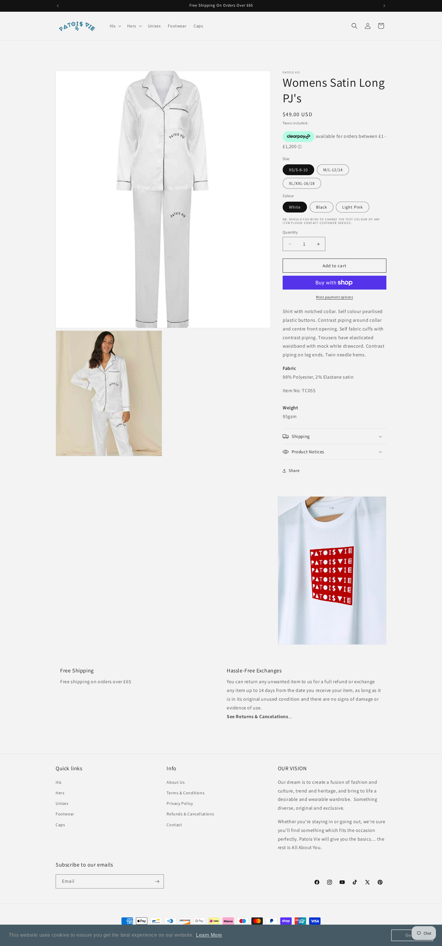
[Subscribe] (157, 881)
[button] (115, 26)
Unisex (62, 803)
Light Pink (352, 207)
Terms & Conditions (185, 793)
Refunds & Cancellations (190, 814)
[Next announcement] (384, 5)
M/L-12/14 (333, 169)
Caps (60, 824)
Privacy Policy (180, 803)
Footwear (65, 814)
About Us (176, 782)
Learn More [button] (209, 935)
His (59, 782)
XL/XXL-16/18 (302, 183)
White (295, 207)
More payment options (334, 297)
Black (321, 207)
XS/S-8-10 (298, 169)
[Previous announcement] (57, 5)
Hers (60, 793)
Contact (174, 824)
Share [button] (294, 470)
